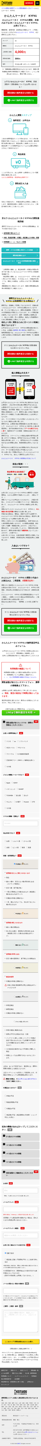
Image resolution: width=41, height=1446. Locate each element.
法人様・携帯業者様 (31, 1373)
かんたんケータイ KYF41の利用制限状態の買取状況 (19, 262)
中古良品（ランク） (22, 913)
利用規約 (34, 1376)
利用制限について (6, 1376)
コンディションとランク (21, 1376)
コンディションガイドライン (27, 1079)
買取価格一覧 (34, 1370)
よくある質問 (5, 1373)
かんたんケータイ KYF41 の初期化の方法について (18, 458)
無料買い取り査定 (19, 330)
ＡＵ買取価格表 (21, 8)
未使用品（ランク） (22, 968)
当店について (24, 1370)
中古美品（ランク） (22, 864)
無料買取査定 (29, 3)
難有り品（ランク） (22, 945)
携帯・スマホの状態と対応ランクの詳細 (19, 250)
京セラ (30, 8)
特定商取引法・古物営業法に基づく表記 (12, 1382)
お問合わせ (30, 1382)
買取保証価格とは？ (19, 255)
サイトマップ (5, 1384)
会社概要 (17, 1379)
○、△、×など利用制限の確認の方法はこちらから (20, 677)
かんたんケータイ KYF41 (25, 32)
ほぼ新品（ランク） (22, 997)
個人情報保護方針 (6, 1379)
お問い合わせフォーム (30, 1432)
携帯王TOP (4, 1370)
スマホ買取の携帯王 (8, 8)
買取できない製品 (17, 1373)
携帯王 (19, 1443)
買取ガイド (14, 1370)
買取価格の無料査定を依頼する (20, 93)
